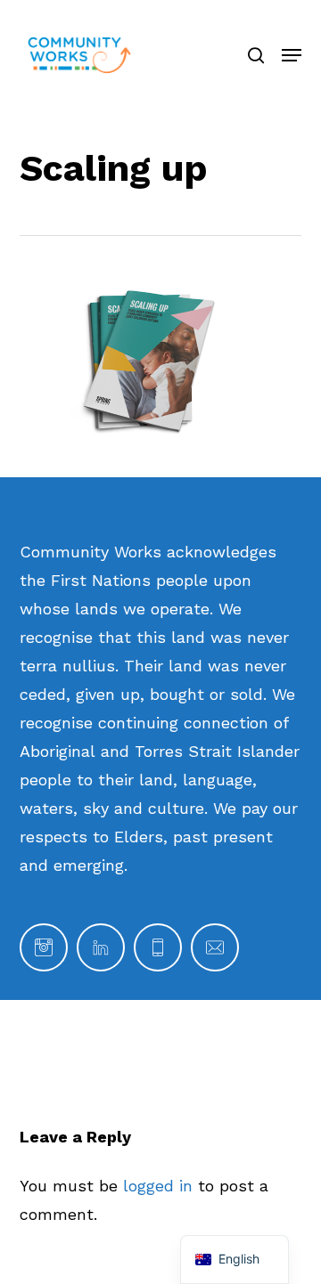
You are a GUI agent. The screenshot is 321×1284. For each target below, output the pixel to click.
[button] (291, 55)
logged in (158, 1185)
